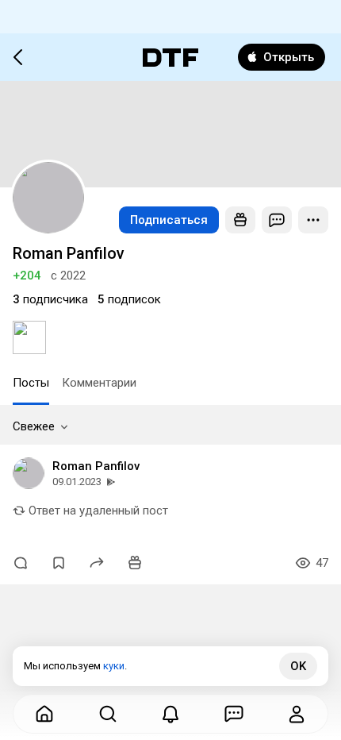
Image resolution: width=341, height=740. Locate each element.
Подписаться (169, 220)
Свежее (34, 426)
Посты (31, 383)
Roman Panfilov (96, 466)
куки (114, 666)
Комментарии (99, 383)
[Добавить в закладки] (59, 563)
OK (298, 666)
